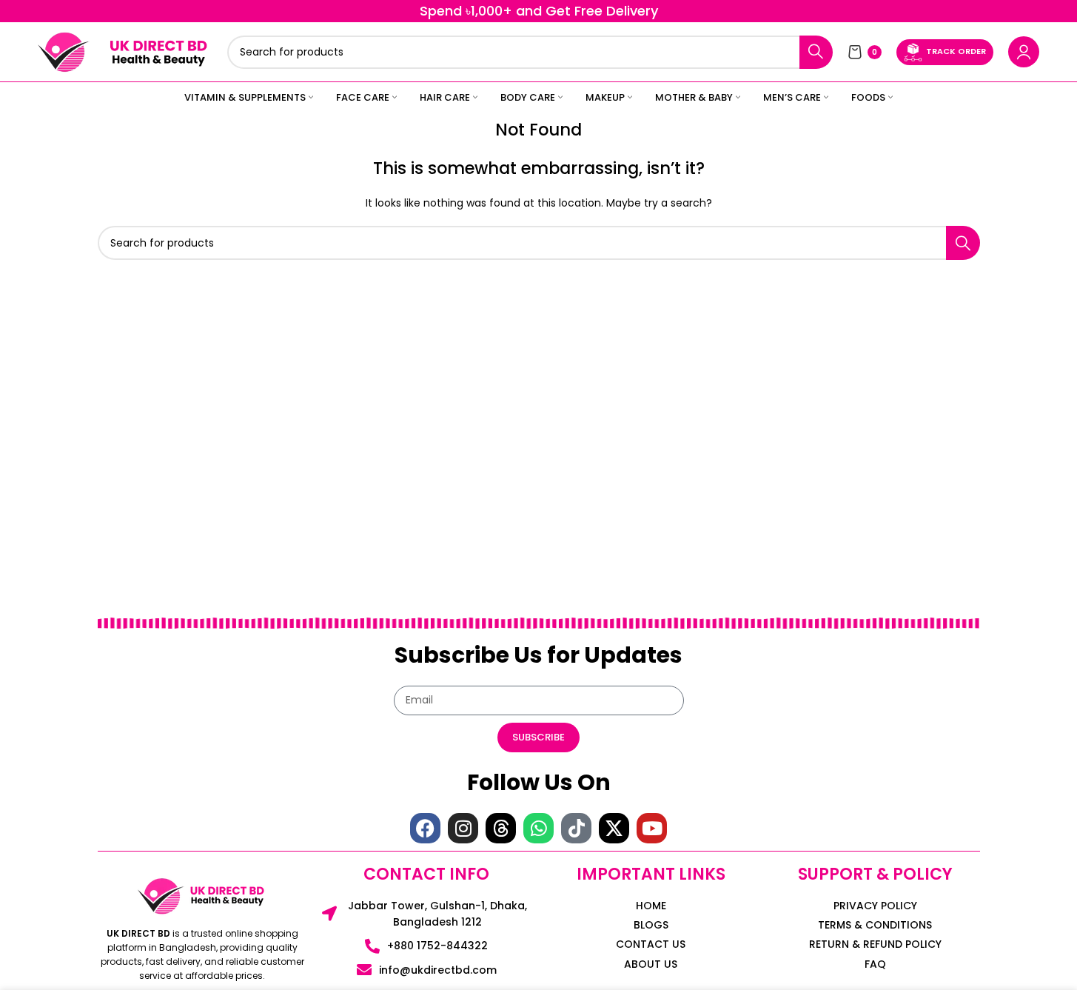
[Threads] (501, 828)
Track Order (956, 51)
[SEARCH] (816, 52)
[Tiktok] (576, 828)
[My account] (1024, 52)
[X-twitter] (614, 828)
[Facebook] (425, 828)
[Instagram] (463, 828)
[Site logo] (64, 51)
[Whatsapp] (538, 828)
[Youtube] (652, 828)
